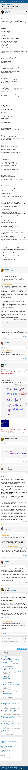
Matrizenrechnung (7, 730)
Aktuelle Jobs (4, 656)
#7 (26, 532)
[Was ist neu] (23, 1)
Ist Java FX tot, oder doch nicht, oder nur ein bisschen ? (12, 716)
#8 (26, 566)
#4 (26, 369)
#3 (26, 347)
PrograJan (4, 8)
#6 (26, 472)
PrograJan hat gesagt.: (6, 284)
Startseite (18, 768)
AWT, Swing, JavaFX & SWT (8, 721)
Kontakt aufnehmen (5, 767)
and (7, 524)
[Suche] (26, 1)
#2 (26, 274)
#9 (26, 593)
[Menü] (1, 1)
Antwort (25, 265)
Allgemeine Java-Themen (8, 734)
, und (8, 557)
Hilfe (14, 768)
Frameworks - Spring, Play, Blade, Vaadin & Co (12, 728)
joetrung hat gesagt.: (6, 446)
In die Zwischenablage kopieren (20, 319)
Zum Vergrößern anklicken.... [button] (14, 457)
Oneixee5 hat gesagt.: (6, 621)
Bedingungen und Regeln (15, 767)
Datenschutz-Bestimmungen (7, 768)
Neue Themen (4, 701)
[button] (2, 639)
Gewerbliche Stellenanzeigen (8, 666)
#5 (26, 443)
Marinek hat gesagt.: (6, 377)
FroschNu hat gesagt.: (6, 350)
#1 (26, 16)
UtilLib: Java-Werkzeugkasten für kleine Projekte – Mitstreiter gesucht (12, 724)
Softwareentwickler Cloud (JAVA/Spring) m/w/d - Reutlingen (11, 660)
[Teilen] (25, 16)
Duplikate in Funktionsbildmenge (10, 710)
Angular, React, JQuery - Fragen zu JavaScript (12, 708)
